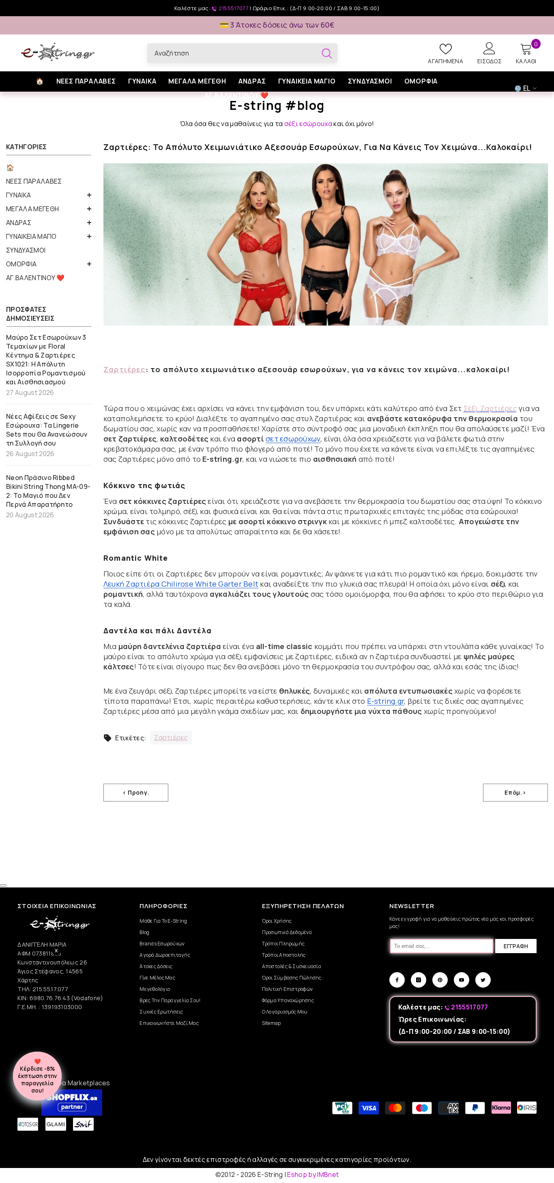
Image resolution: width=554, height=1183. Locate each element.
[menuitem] (48, 167)
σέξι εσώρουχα (308, 123)
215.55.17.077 (50, 989)
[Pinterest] (440, 980)
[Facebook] (397, 980)
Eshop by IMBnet (313, 1174)
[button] (48, 195)
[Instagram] (418, 980)
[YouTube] (461, 980)
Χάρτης (27, 980)
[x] (64, 995)
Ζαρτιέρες (124, 369)
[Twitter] (483, 980)
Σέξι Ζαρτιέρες (490, 408)
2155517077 (233, 8)
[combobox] (231, 53)
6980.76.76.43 (50, 998)
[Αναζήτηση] (242, 53)
